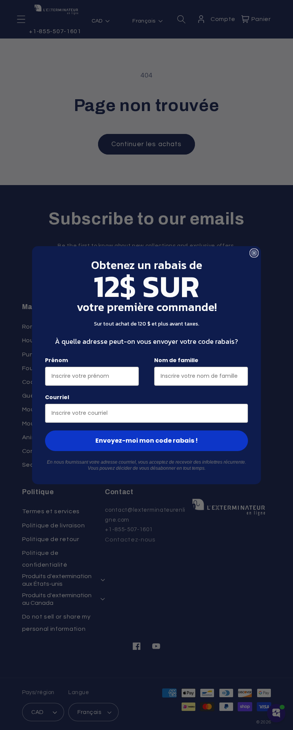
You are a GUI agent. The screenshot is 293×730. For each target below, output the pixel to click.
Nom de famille (176, 360)
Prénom (56, 360)
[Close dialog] (254, 253)
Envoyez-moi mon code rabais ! (146, 440)
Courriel (57, 397)
